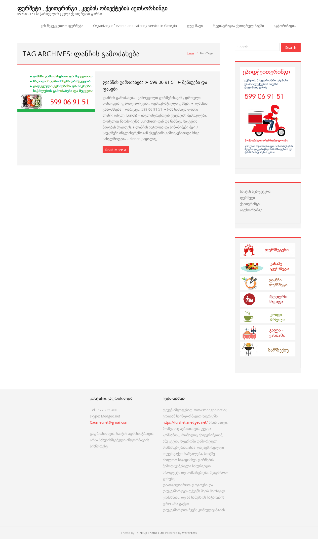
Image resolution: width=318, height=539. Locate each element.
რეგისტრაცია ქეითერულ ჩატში (238, 25)
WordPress (189, 533)
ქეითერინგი (250, 203)
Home (190, 53)
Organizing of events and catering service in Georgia (135, 25)
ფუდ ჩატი (195, 25)
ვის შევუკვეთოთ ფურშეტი (62, 25)
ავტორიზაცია (285, 25)
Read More (114, 149)
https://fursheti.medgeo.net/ (185, 422)
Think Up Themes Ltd (149, 533)
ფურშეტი (247, 197)
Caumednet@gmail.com (109, 422)
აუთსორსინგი (251, 210)
